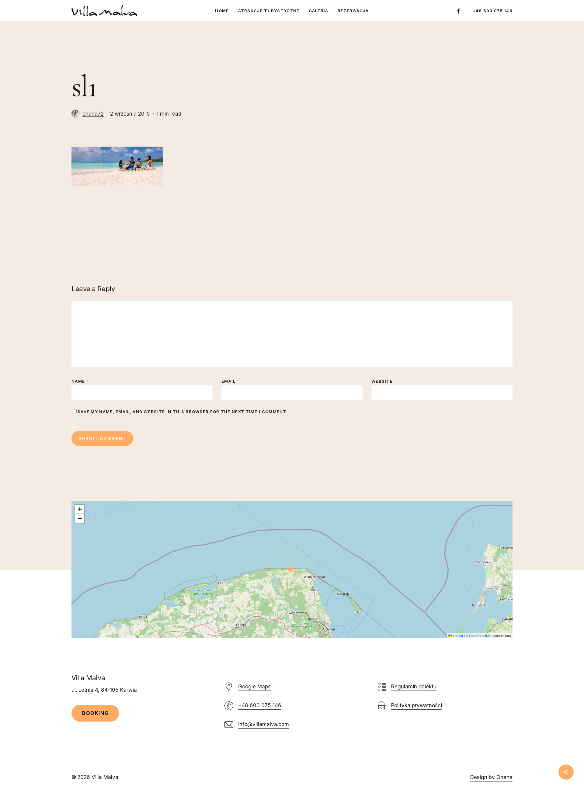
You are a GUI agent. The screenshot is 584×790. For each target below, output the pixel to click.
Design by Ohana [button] (491, 777)
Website (382, 381)
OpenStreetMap (480, 635)
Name (80, 381)
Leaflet (457, 635)
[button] (292, 569)
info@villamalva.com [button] (263, 724)
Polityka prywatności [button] (416, 705)
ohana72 (93, 114)
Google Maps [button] (254, 687)
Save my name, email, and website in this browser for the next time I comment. (183, 411)
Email (230, 381)
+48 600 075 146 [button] (259, 705)
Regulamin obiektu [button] (413, 687)
